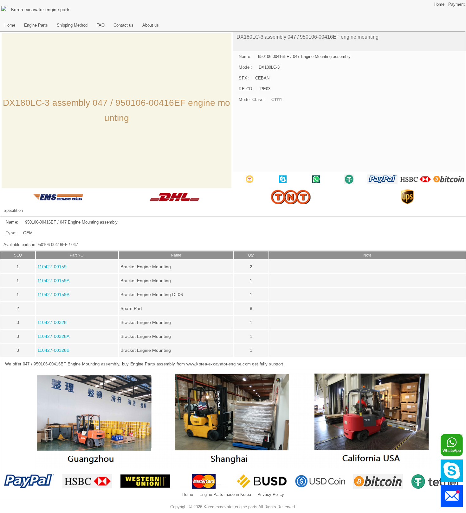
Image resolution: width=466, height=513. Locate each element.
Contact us (123, 25)
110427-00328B (53, 350)
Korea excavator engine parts (40, 9)
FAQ (100, 25)
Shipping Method (72, 25)
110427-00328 (52, 322)
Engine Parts (36, 25)
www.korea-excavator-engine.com (218, 364)
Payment (456, 4)
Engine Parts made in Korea (225, 494)
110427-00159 (52, 266)
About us (150, 25)
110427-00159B (53, 294)
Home (439, 4)
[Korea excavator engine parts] (5, 9)
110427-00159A (53, 280)
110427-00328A (53, 336)
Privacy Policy (270, 494)
